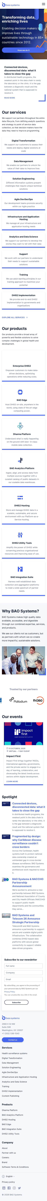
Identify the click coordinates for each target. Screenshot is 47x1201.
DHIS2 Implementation (12, 1091)
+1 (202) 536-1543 (10, 1033)
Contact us (12, 1040)
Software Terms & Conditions (15, 1167)
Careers (5, 1157)
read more (9, 98)
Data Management (10, 1063)
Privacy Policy (9, 992)
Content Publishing (10, 1096)
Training (5, 1086)
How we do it (24, 50)
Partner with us (9, 1153)
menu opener (43, 4)
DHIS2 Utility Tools (10, 1134)
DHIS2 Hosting (8, 1119)
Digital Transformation (12, 1058)
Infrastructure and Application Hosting (19, 1077)
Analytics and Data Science (14, 1082)
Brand (4, 1162)
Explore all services (13, 317)
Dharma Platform (9, 1110)
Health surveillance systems (14, 1053)
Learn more (12, 781)
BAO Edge (6, 1124)
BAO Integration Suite (11, 1129)
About (4, 1148)
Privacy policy (8, 1182)
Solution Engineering (11, 1067)
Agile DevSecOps (10, 1072)
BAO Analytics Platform (12, 1115)
